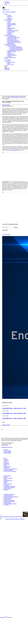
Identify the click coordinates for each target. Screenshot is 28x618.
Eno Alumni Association (9, 500)
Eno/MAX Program (8, 497)
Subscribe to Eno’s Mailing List (10, 468)
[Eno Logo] (8, 11)
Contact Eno (6, 467)
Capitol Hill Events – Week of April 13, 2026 (14, 418)
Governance (6, 485)
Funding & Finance (8, 483)
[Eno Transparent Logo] (7, 429)
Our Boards (6, 460)
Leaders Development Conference (11, 496)
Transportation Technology (9, 487)
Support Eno (6, 464)
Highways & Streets (8, 478)
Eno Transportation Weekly (9, 501)
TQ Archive (6, 504)
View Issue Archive (6, 234)
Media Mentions (7, 466)
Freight (5, 479)
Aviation (5, 476)
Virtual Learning (7, 499)
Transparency (6, 462)
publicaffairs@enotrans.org (6, 447)
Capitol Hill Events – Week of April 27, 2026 (14, 408)
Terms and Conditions (8, 470)
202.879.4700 (5, 445)
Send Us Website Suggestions (10, 471)
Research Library (7, 502)
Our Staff (6, 459)
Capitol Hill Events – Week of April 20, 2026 (14, 413)
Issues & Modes (7, 475)
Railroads (6, 481)
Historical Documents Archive (10, 503)
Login (6, 4)
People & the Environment (9, 486)
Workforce (6, 489)
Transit (5, 482)
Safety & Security (7, 488)
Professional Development (9, 494)
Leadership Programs (8, 495)
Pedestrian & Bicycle (8, 480)
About (5, 458)
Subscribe (7, 1)
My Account (7, 2)
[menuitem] (15, 1)
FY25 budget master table (14, 150)
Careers (5, 461)
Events (5, 465)
